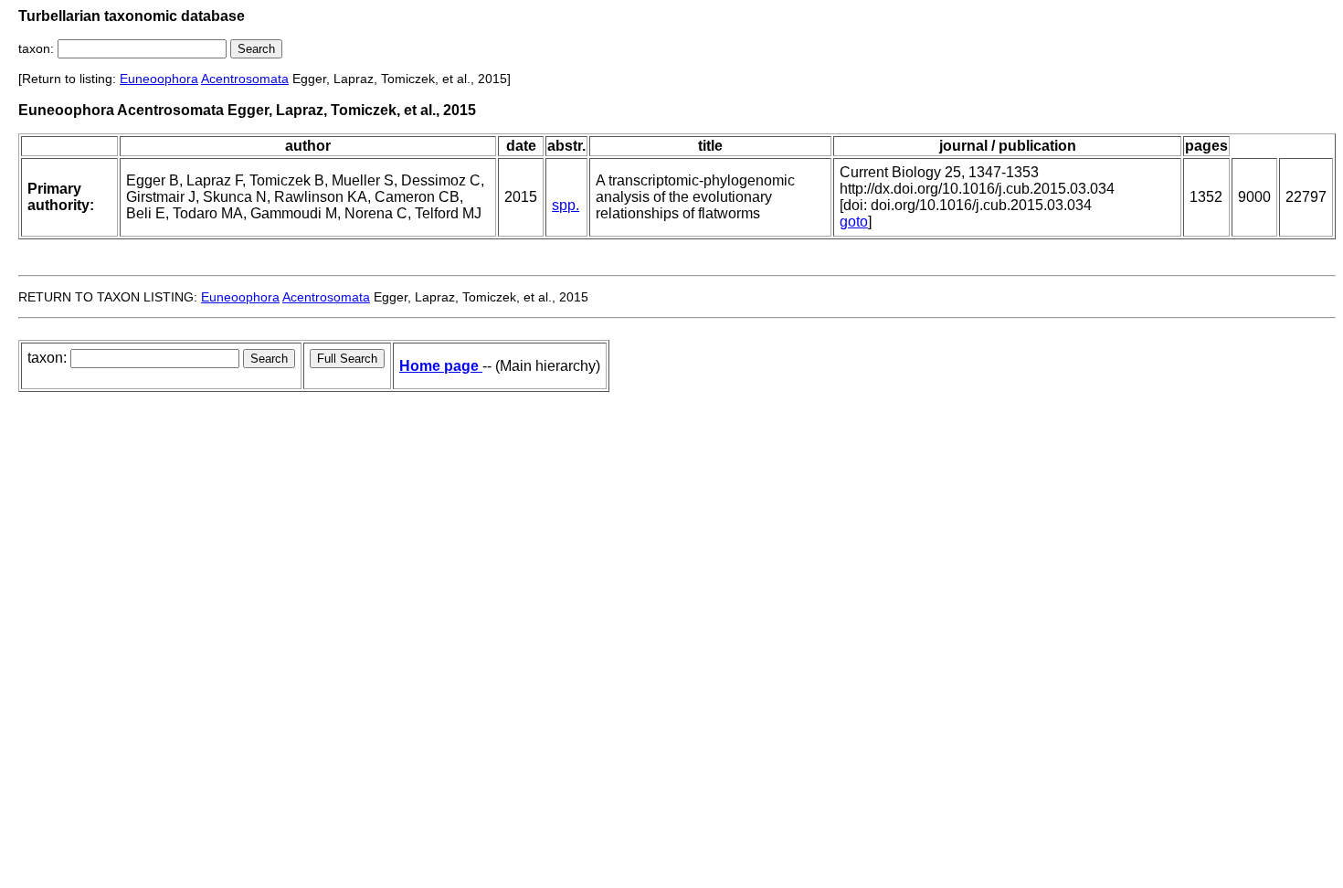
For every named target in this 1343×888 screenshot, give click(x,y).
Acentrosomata (245, 78)
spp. (565, 205)
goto (854, 221)
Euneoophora (159, 78)
